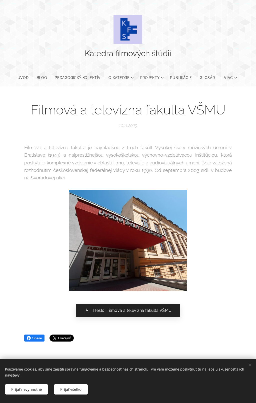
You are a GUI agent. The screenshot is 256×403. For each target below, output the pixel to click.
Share (37, 338)
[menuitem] (25, 77)
